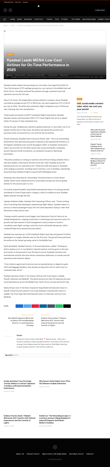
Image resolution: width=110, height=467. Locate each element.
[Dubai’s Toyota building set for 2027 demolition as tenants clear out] (83, 147)
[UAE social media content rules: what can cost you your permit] (91, 92)
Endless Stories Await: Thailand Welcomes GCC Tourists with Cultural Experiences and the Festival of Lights (19, 419)
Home (12, 19)
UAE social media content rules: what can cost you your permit (90, 106)
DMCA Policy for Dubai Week (54, 454)
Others (64, 19)
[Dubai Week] (55, 10)
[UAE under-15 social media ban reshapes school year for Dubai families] (83, 133)
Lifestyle (38, 19)
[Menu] (4, 19)
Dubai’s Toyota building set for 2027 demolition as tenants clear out (98, 147)
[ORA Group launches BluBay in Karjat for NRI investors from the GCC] (83, 161)
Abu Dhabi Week (89, 19)
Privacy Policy (33, 454)
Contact (25, 2)
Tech (57, 19)
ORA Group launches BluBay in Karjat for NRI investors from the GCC (98, 162)
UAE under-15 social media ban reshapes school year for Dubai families (98, 133)
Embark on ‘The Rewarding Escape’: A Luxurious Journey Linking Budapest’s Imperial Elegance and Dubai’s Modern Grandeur (55, 419)
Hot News (76, 19)
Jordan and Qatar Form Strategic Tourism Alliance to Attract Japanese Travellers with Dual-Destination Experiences (19, 384)
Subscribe (100, 10)
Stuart (19, 335)
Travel (50, 19)
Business (28, 19)
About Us (18, 2)
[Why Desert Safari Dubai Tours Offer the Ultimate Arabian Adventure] (55, 369)
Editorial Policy (9, 2)
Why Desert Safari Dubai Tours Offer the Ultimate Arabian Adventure (54, 382)
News (19, 19)
